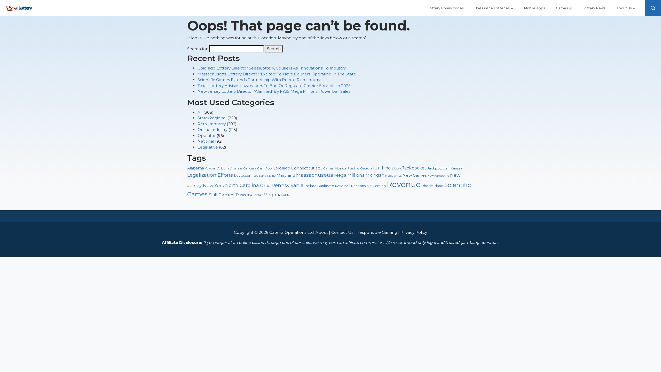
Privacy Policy (413, 232)
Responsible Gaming (368, 186)
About (322, 232)
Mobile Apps (534, 8)
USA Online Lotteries (492, 8)
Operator (207, 135)
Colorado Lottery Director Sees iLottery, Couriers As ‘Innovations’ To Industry (272, 68)
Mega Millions (349, 175)
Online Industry (212, 129)
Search (274, 48)
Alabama (195, 168)
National (206, 141)
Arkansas (236, 168)
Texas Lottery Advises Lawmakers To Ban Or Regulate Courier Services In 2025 (274, 85)
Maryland (286, 175)
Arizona (223, 168)
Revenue (404, 184)
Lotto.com (243, 175)
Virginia (273, 195)
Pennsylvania (288, 185)
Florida (341, 168)
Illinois (387, 168)
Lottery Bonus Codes (445, 8)
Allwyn (210, 168)
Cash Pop (264, 168)
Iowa (397, 168)
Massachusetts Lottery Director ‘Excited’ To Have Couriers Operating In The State (277, 74)
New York (213, 185)
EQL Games (325, 168)
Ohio (265, 185)
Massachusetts (314, 175)
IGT (376, 168)
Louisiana (260, 175)
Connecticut (302, 168)
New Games (415, 175)
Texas (240, 195)
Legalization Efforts (210, 175)
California (249, 168)
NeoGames (393, 175)
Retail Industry (212, 123)
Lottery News (593, 8)
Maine (271, 175)
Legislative (208, 147)
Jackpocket (414, 168)
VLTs (286, 195)
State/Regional (212, 117)
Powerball (342, 186)
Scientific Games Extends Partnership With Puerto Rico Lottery (259, 79)
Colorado (281, 168)
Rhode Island (432, 186)
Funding (353, 168)
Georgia (366, 168)
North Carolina (242, 185)
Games (562, 8)
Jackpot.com (438, 168)
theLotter (255, 195)
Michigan (375, 175)
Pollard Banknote (319, 186)
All (200, 112)
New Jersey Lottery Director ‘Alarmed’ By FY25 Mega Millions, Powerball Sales (274, 91)
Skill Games (221, 194)
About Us (624, 8)
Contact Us (342, 232)
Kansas (456, 168)
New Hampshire (438, 175)
